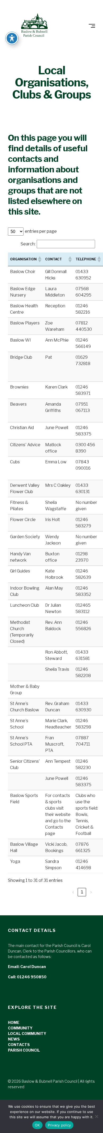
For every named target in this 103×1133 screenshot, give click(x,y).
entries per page (41, 231)
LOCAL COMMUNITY (27, 1033)
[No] (96, 1116)
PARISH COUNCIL (24, 1050)
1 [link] (82, 892)
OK (37, 1125)
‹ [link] (73, 892)
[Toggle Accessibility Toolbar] (12, 38)
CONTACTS (19, 1044)
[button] (39, 259)
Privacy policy (59, 1125)
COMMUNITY (20, 1028)
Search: (28, 243)
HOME (13, 1022)
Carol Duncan (33, 966)
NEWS (14, 1039)
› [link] (91, 892)
